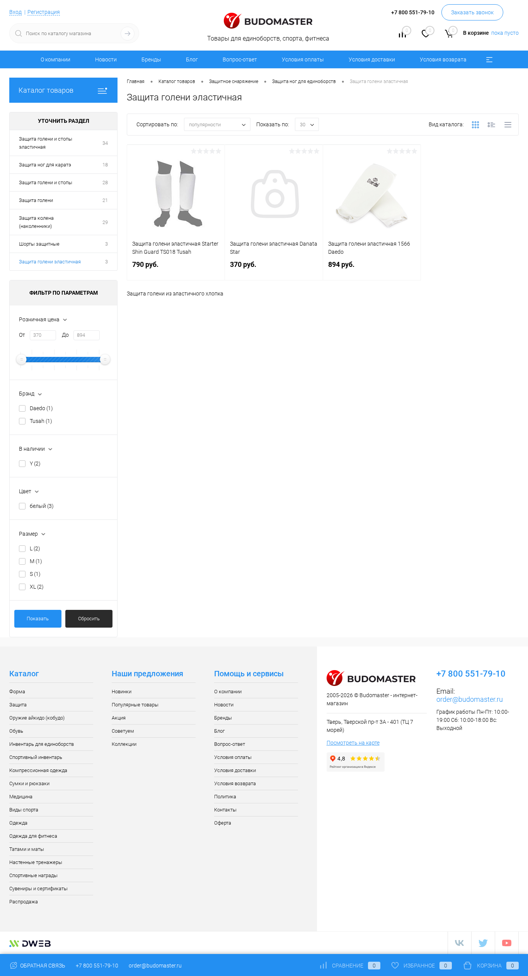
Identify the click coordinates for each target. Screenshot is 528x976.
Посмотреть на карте (353, 743)
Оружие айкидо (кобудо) (37, 718)
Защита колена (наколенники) (36, 222)
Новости (106, 59)
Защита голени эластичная (50, 262)
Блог (192, 59)
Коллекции (124, 744)
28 (105, 182)
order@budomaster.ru (469, 699)
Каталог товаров (46, 90)
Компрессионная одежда (38, 770)
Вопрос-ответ (240, 59)
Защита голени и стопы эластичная (45, 143)
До (65, 335)
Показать (38, 618)
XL (37, 587)
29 (105, 222)
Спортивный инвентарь (35, 757)
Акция (119, 718)
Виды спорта (23, 810)
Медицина (20, 796)
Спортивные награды (33, 875)
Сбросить (89, 618)
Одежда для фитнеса (33, 836)
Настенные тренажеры (35, 862)
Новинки (121, 691)
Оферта (222, 823)
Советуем (123, 731)
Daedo (41, 408)
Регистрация (43, 12)
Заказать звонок (472, 12)
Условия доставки (372, 59)
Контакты (225, 810)
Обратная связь (42, 965)
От (22, 335)
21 (105, 200)
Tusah (41, 421)
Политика (225, 796)
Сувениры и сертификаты (38, 888)
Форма (17, 691)
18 (105, 165)
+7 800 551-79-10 (97, 965)
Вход (15, 12)
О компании (55, 59)
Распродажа (23, 902)
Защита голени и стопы (45, 182)
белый (42, 506)
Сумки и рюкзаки (29, 783)
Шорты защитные (39, 244)
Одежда (18, 823)
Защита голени (36, 200)
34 (105, 143)
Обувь (16, 731)
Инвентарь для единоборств (41, 744)
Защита (18, 705)
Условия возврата (443, 59)
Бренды (151, 59)
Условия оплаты (303, 59)
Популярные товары (135, 705)
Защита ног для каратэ (45, 165)
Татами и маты (26, 849)
